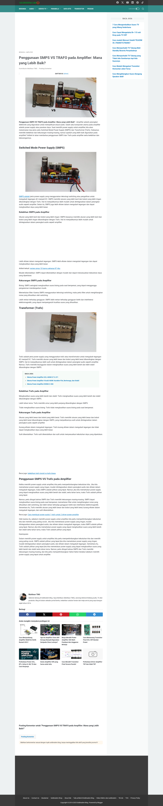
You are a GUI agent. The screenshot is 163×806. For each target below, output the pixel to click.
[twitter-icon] (122, 2)
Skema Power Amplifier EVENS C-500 (40, 384)
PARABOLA (55, 9)
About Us (26, 798)
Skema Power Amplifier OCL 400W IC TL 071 (42, 377)
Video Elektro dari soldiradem (106, 798)
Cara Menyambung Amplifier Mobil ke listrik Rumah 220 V (27, 640)
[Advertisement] (61, 31)
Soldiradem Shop (56, 798)
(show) (66, 74)
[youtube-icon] (127, 2)
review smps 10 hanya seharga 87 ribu (45, 268)
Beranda (22, 9)
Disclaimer (44, 798)
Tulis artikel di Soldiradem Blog (83, 798)
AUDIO (31, 9)
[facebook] (27, 614)
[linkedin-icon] (132, 2)
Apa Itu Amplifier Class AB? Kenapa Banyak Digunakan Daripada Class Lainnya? (50, 640)
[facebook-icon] (117, 2)
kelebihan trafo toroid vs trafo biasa (42, 473)
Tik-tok (121, 798)
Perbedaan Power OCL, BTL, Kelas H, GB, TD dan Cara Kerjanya (27, 664)
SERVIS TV (42, 9)
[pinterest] (60, 614)
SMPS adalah (24, 196)
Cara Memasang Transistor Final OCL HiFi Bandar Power (92, 640)
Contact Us (35, 798)
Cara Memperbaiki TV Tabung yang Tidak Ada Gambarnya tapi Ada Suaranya (126, 58)
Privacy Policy (135, 798)
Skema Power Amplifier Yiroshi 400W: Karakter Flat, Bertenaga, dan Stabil (53, 381)
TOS (126, 798)
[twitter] (44, 614)
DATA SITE (67, 9)
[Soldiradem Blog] (30, 3)
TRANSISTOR (79, 9)
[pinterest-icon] (137, 2)
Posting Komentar (45, 68)
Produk (90, 9)
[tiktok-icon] (142, 2)
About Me (68, 798)
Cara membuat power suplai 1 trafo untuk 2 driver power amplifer (53, 515)
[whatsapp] (77, 614)
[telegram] (94, 614)
